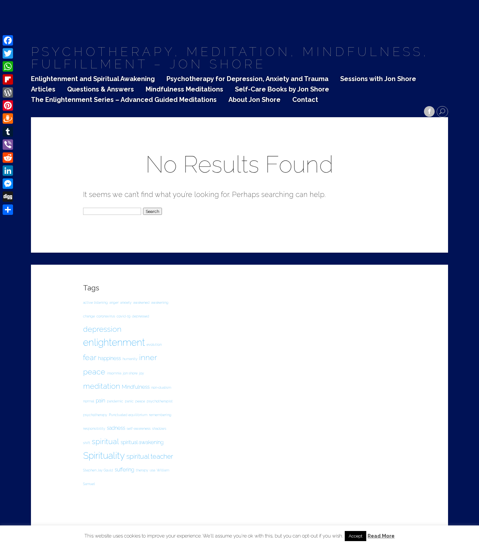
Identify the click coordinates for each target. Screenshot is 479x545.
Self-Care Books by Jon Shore (282, 89)
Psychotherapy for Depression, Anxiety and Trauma (247, 79)
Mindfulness (136, 387)
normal (88, 401)
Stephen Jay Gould (98, 470)
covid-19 (123, 316)
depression (102, 329)
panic (129, 401)
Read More (381, 536)
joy (141, 373)
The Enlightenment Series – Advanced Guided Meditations (124, 100)
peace (140, 401)
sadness (116, 428)
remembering (160, 415)
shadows (159, 428)
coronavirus (105, 316)
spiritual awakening (142, 442)
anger (114, 302)
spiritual (105, 441)
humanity (130, 359)
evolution (154, 344)
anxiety (126, 302)
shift (86, 443)
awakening (159, 302)
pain (100, 401)
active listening (95, 302)
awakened (141, 302)
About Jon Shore (254, 100)
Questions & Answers (100, 89)
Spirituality (104, 455)
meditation (101, 386)
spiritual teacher (149, 456)
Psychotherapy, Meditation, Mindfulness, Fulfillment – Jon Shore (230, 57)
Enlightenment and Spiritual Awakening (93, 79)
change (89, 316)
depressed (140, 316)
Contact (305, 100)
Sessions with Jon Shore (378, 79)
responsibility (94, 428)
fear (89, 357)
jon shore (130, 373)
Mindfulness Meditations (184, 89)
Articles (43, 89)
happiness (109, 358)
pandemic (115, 401)
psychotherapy (95, 415)
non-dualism (161, 387)
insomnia (114, 373)
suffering (124, 470)
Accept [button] (355, 536)
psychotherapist (160, 401)
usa (152, 470)
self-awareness (139, 428)
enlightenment (114, 342)
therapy (142, 470)
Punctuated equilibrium (128, 415)
